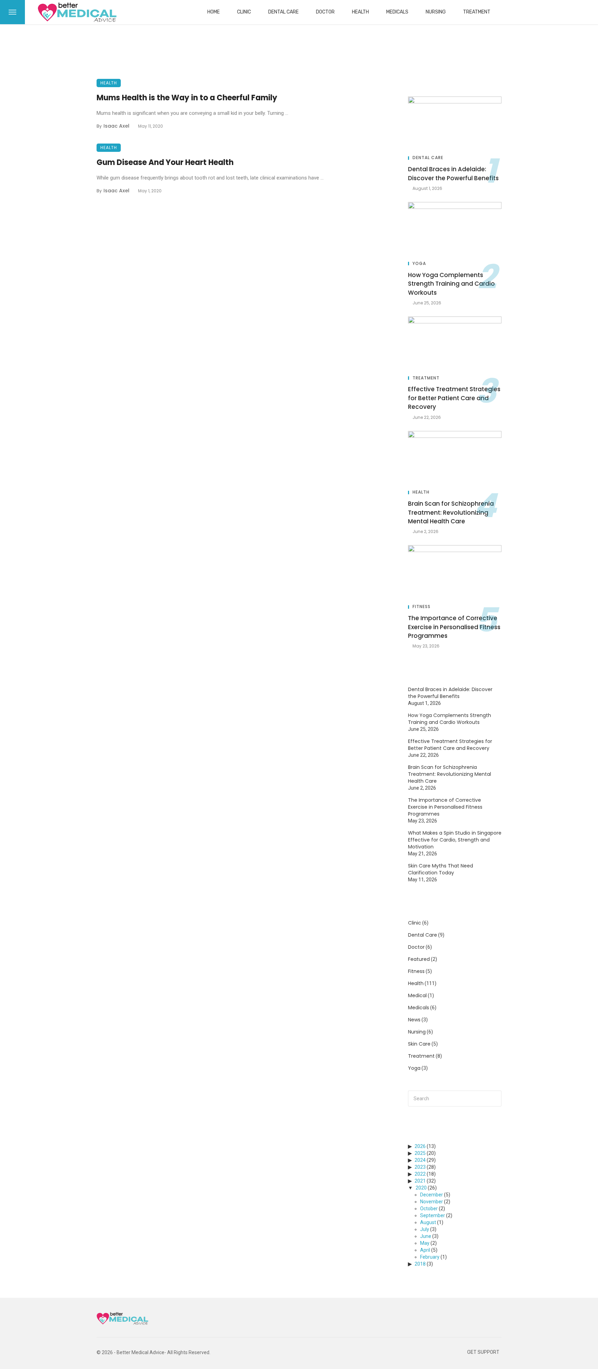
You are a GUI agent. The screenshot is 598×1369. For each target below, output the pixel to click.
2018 (420, 1264)
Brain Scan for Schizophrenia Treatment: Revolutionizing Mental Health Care (451, 512)
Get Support (483, 1352)
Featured (419, 959)
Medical (417, 995)
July (424, 1229)
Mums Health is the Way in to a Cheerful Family (187, 97)
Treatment (476, 12)
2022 (420, 1174)
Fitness (422, 606)
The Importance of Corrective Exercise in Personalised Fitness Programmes (454, 627)
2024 (420, 1160)
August (428, 1222)
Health (360, 12)
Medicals (397, 12)
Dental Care (283, 12)
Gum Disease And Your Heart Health (165, 162)
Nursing (436, 12)
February (430, 1257)
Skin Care (419, 1043)
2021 (420, 1181)
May (424, 1243)
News (414, 1019)
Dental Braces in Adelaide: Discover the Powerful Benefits (453, 173)
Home (213, 12)
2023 (420, 1167)
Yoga (419, 263)
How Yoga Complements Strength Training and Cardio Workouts (451, 284)
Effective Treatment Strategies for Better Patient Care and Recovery (454, 398)
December (431, 1194)
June (425, 1236)
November (431, 1201)
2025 (420, 1153)
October (429, 1208)
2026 (420, 1146)
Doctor (325, 12)
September (432, 1215)
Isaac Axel (116, 125)
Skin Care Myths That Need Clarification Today (440, 869)
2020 (421, 1188)
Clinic (244, 12)
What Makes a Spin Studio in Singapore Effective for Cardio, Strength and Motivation (454, 839)
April (425, 1250)
